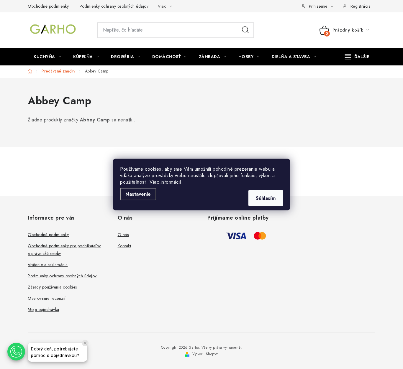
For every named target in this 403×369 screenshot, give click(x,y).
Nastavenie (138, 194)
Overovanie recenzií (46, 298)
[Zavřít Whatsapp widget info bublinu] (85, 343)
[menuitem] (47, 56)
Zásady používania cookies (52, 287)
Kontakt (124, 246)
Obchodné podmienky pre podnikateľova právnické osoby (64, 249)
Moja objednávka (43, 309)
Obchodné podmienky (48, 6)
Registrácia (360, 6)
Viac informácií (165, 182)
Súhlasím (266, 198)
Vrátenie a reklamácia (48, 265)
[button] (16, 351)
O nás (123, 235)
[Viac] (357, 56)
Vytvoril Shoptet (205, 354)
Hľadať (245, 30)
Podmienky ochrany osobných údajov (114, 6)
